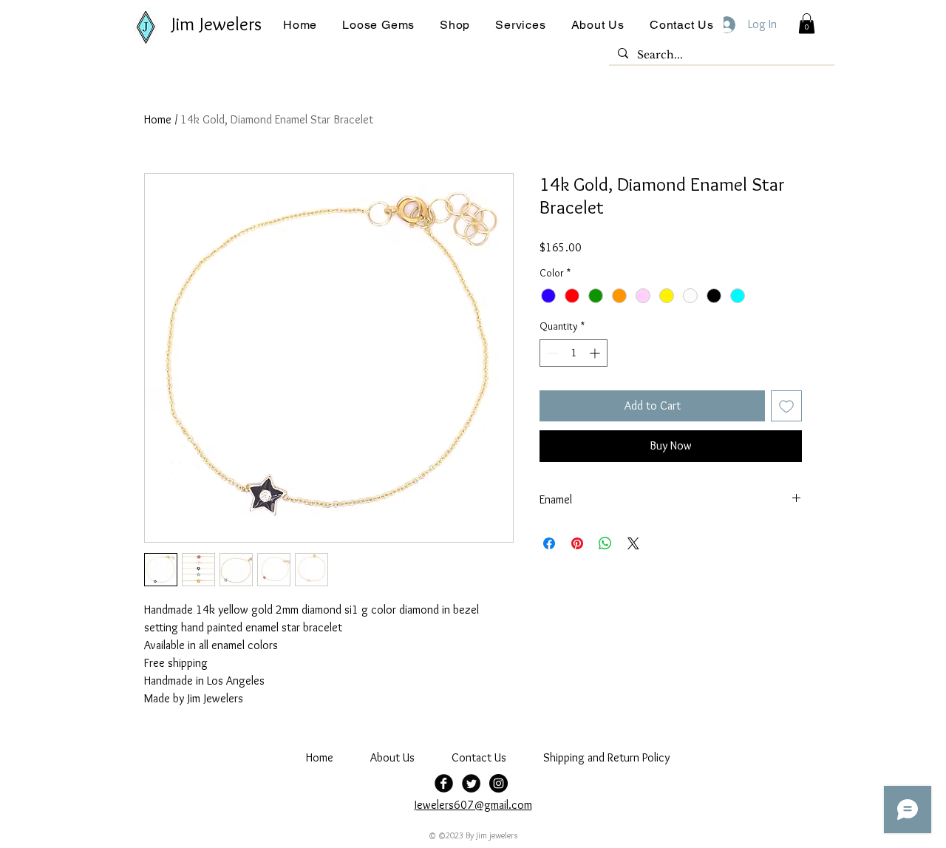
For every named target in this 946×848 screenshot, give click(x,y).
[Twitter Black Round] (471, 783)
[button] (378, 24)
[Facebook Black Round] (444, 783)
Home (157, 119)
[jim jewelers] (498, 783)
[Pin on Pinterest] (577, 543)
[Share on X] (633, 543)
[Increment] (596, 353)
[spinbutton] (573, 353)
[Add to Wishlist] (786, 405)
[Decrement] (551, 353)
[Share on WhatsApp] (605, 543)
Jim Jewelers (216, 23)
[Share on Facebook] (549, 543)
